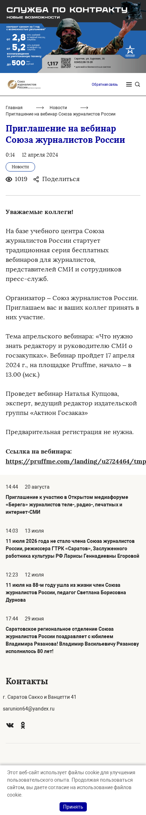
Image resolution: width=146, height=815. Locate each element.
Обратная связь (105, 84)
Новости (58, 107)
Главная (14, 107)
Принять (73, 807)
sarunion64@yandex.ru (29, 709)
